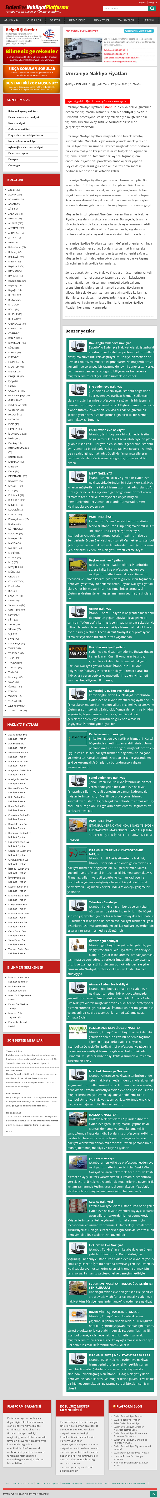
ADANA (12, 194)
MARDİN (12, 547)
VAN (10, 691)
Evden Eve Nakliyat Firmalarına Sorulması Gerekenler (130, 1435)
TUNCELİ (13, 667)
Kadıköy (12, 443)
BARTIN (12, 261)
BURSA (12, 318)
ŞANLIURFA (14, 610)
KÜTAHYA (13, 528)
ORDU (11, 576)
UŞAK (11, 681)
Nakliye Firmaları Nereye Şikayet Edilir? (131, 1464)
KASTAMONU (15, 476)
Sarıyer (12, 614)
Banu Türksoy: (13, 1093)
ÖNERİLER (34, 20)
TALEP (11, 648)
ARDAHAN (13, 232)
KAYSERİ (12, 485)
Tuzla (11, 672)
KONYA (12, 514)
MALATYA (13, 533)
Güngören (13, 409)
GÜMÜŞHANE (15, 405)
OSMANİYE (14, 581)
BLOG (30, 1483)
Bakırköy (13, 251)
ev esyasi (13, 159)
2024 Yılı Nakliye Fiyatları (127, 1419)
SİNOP (11, 624)
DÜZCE (12, 347)
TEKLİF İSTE (18, 1483)
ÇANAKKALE (14, 323)
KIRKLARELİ (14, 500)
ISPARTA (12, 428)
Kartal (11, 471)
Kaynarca (13, 480)
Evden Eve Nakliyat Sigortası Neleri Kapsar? (132, 1448)
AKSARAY (13, 213)
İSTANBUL (82, 84)
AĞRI (11, 208)
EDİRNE (12, 352)
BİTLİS (11, 304)
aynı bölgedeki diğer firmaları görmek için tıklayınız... (98, 101)
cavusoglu (14, 165)
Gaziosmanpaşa (16, 395)
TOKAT (12, 657)
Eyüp (11, 381)
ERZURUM (13, 366)
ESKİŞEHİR (13, 376)
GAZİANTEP (14, 390)
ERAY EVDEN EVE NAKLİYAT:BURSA (25, 135)
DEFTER (55, 20)
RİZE (10, 590)
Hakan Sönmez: (13, 1112)
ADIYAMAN (14, 199)
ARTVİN (12, 237)
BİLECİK (12, 295)
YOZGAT (12, 700)
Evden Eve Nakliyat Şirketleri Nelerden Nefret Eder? (129, 1428)
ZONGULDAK (15, 710)
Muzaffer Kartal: (14, 1070)
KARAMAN (13, 461)
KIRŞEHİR (13, 504)
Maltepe (12, 538)
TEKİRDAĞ (13, 653)
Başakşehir (14, 266)
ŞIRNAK (12, 629)
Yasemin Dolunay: (15, 1051)
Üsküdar (12, 686)
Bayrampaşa (14, 280)
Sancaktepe (14, 605)
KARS (11, 466)
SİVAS (11, 638)
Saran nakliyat (16, 123)
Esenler (12, 371)
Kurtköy (12, 523)
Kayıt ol (142, 2)
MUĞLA (12, 557)
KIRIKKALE (13, 495)
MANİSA (12, 543)
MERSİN (12, 552)
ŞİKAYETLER (102, 20)
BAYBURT (13, 275)
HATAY (11, 419)
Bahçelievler (14, 247)
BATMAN (13, 271)
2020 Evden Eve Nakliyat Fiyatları (131, 1452)
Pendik (12, 586)
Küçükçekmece (16, 519)
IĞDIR (11, 424)
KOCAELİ (13, 509)
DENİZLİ (12, 338)
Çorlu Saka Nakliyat (19, 129)
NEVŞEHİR (13, 567)
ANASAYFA (11, 20)
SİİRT (11, 619)
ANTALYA (13, 228)
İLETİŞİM (148, 20)
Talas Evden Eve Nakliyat (127, 1423)
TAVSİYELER (126, 20)
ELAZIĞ (12, 357)
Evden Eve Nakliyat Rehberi (128, 1416)
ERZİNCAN (13, 361)
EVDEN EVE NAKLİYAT (96, 1483)
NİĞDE (11, 571)
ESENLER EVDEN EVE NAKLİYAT (23, 117)
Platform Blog (129, 1406)
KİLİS (11, 490)
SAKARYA (13, 595)
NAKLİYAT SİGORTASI (72, 1483)
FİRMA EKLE (77, 20)
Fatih (11, 385)
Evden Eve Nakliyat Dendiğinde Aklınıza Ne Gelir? (130, 1441)
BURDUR (13, 314)
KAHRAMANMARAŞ (18, 448)
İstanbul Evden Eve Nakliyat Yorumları (129, 1458)
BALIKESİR (13, 256)
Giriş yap (153, 2)
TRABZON (13, 662)
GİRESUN (13, 400)
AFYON (12, 204)
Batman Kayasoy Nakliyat (23, 110)
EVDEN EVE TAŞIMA (18, 153)
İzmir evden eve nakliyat (22, 141)
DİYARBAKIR (14, 342)
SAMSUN (13, 600)
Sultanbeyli (14, 643)
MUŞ (10, 562)
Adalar (11, 189)
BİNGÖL (12, 299)
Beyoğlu (12, 290)
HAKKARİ (13, 414)
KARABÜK (13, 457)
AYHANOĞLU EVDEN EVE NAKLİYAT (25, 147)
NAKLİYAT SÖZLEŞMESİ (47, 1483)
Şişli (10, 633)
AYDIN (11, 242)
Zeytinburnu (15, 705)
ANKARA (12, 223)
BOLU (11, 309)
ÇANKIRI (12, 328)
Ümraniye (13, 677)
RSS (7, 1483)
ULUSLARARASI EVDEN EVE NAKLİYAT (128, 1483)
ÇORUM (12, 333)
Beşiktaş (12, 285)
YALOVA (12, 696)
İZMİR (11, 438)
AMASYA (12, 218)
